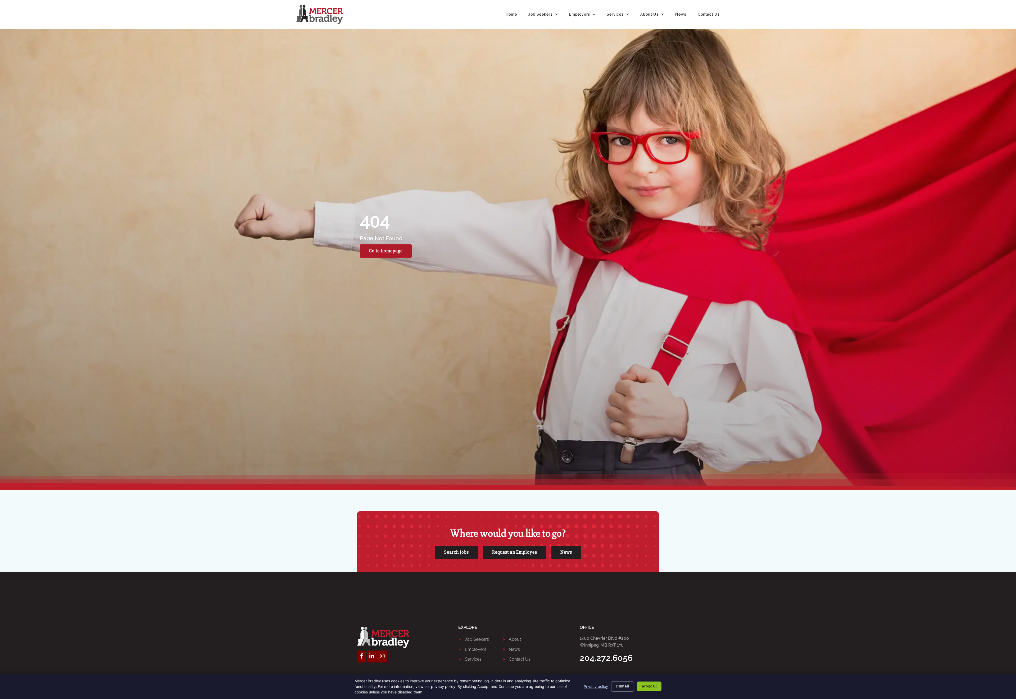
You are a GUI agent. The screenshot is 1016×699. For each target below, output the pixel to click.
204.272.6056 (606, 658)
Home (511, 14)
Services (615, 14)
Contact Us (709, 14)
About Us (649, 14)
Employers (579, 14)
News (680, 14)
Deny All (622, 686)
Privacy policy (596, 686)
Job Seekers (540, 14)
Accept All (649, 686)
